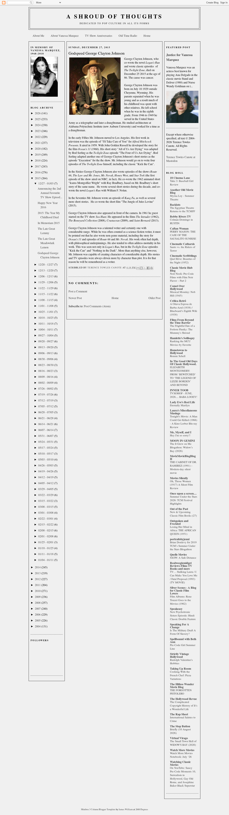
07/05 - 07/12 (46, 406)
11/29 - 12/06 (46, 282)
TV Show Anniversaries (98, 35)
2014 (38, 567)
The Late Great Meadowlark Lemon (46, 243)
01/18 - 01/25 (46, 548)
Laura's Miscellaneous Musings (183, 411)
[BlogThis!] (141, 268)
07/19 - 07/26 (46, 394)
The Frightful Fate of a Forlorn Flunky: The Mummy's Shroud (182, 329)
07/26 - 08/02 (46, 388)
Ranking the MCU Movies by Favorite (180, 342)
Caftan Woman (179, 228)
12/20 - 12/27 (46, 264)
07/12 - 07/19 (46, 400)
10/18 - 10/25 (46, 317)
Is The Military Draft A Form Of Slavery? (183, 632)
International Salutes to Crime (183, 719)
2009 (38, 597)
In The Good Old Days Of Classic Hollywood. (183, 362)
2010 (38, 591)
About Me (38, 35)
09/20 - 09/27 (46, 341)
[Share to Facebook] (148, 268)
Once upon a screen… (183, 493)
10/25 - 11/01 (46, 312)
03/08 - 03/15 (46, 506)
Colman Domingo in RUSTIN (181, 221)
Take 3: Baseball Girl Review (181, 182)
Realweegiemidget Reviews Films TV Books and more (181, 566)
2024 (38, 125)
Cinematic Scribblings (183, 256)
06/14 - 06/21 (46, 424)
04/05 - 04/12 (46, 483)
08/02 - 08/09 (46, 382)
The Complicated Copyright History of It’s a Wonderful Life (183, 705)
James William (126, 809)
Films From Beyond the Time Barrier (182, 321)
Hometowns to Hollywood (178, 351)
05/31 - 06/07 (46, 436)
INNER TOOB (179, 390)
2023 (38, 131)
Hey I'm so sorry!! (180, 435)
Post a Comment (78, 291)
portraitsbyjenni (179, 539)
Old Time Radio (128, 35)
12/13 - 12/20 (46, 270)
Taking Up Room (180, 668)
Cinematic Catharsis (182, 244)
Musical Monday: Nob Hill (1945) (182, 293)
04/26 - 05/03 (46, 465)
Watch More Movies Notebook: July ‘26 (181, 754)
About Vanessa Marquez (65, 35)
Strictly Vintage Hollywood (179, 655)
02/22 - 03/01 (46, 518)
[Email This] (138, 268)
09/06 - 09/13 (46, 353)
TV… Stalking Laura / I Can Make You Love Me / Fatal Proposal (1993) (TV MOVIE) (183, 577)
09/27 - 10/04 (46, 335)
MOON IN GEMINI (182, 440)
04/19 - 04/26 (46, 471)
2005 (38, 620)
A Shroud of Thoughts (114, 16)
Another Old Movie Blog (181, 191)
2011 (38, 585)
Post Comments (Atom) (97, 306)
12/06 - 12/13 (46, 276)
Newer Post (75, 298)
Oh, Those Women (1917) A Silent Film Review (181, 484)
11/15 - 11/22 (46, 294)
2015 (38, 178)
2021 (38, 142)
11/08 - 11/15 (46, 300)
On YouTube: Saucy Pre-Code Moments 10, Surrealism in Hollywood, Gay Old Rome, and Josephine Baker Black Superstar (183, 776)
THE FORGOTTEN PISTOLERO (181, 691)
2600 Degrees (142, 809)
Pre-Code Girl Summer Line (182, 646)
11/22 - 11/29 (46, 288)
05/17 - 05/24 (46, 447)
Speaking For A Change (179, 625)
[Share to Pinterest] (151, 268)
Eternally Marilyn (180, 405)
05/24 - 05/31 (46, 441)
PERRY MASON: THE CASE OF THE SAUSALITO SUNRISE (183, 235)
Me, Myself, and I (180, 432)
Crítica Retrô (178, 301)
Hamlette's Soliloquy (182, 338)
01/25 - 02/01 (46, 542)
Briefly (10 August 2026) (180, 731)
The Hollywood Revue (183, 699)
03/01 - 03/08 (46, 512)
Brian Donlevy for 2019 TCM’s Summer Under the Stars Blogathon (183, 545)
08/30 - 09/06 (46, 359)
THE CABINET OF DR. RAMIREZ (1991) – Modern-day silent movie (183, 467)
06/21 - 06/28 (46, 418)
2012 (38, 579)
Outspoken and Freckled (179, 522)
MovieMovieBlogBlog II (183, 457)
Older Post (154, 298)
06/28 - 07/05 (46, 412)
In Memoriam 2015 (49, 223)
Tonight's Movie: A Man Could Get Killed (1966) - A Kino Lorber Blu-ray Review (183, 421)
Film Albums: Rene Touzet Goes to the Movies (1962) (181, 600)
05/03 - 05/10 (46, 459)
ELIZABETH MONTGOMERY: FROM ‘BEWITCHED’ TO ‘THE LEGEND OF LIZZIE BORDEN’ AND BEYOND (183, 376)
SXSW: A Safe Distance (183, 557)
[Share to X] (145, 268)
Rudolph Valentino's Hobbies (181, 661)
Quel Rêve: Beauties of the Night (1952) (183, 260)
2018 (38, 160)
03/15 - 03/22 (46, 501)
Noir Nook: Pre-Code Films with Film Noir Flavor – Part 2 (182, 277)
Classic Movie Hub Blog (181, 269)
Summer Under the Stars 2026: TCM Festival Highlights (183, 500)
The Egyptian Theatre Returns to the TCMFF (182, 209)
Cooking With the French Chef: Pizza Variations (180, 675)
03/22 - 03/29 (46, 495)
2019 (38, 154)
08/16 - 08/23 (46, 371)
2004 (38, 626)
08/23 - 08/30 (46, 365)
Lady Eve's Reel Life (182, 402)
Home (146, 35)
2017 (38, 166)
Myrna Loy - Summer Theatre (182, 197)
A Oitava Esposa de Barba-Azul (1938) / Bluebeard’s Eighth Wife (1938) (183, 309)
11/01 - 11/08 (46, 306)
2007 (38, 608)
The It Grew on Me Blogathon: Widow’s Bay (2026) (181, 447)
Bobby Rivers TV (180, 216)
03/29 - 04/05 (46, 489)
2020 (38, 148)
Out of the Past (179, 509)
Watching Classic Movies (180, 763)
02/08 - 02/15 (46, 530)
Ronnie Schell (177, 356)
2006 (38, 614)
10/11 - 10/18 (46, 323)
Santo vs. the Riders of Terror (182, 248)
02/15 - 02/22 (46, 524)
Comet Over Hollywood (177, 287)
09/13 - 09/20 (46, 347)
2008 (38, 602)
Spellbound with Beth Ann (183, 640)
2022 (38, 137)
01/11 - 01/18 (46, 554)
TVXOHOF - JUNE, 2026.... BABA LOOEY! (183, 395)
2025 (38, 119)
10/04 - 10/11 (46, 329)
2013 (38, 573)
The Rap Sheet (179, 714)
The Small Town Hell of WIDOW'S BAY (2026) (183, 742)
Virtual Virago (179, 738)
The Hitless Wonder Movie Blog (182, 685)
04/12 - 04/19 (46, 477)
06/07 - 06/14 (46, 430)
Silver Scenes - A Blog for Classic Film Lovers (183, 590)
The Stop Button (180, 726)
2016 (38, 172)
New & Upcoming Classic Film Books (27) (183, 513)
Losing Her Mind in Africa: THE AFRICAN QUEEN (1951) (183, 530)
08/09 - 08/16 (46, 376)
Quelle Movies (178, 554)
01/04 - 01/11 (46, 560)
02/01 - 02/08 (46, 536)
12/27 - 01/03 (46, 183)
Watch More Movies (182, 750)
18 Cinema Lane (180, 178)
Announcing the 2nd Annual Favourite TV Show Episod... (50, 193)
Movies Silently (179, 478)
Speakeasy (176, 609)
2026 (38, 113)
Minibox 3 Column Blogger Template (98, 809)
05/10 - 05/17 (46, 453)
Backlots (175, 204)
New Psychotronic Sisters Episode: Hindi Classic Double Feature (183, 615)
